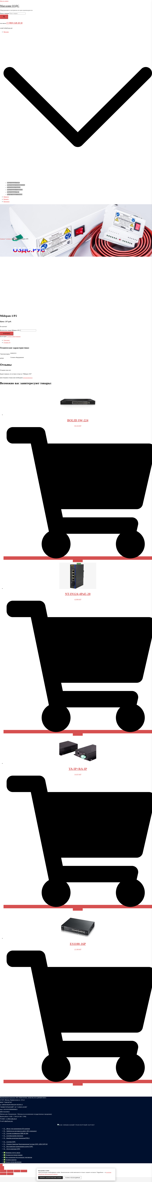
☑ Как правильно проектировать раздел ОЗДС (18, 1146)
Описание (7, 340)
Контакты (6, 201)
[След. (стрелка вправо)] (10, 1174)
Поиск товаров (4, 13)
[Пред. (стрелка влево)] (3, 1174)
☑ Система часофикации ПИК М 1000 (16, 1133)
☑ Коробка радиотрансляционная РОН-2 (17, 1138)
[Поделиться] (10, 1171)
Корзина (6, 199)
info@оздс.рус (8, 1121)
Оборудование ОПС (13, 192)
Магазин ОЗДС (9, 5)
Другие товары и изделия (14, 194)
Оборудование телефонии (15, 189)
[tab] (78, 340)
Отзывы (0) (7, 342)
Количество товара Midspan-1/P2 (10, 330)
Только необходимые (72, 1177)
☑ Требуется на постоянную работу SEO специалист (20, 1131)
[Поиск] (4, 17)
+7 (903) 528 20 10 (14, 23)
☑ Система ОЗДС (10, 1142)
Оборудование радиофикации (16, 185)
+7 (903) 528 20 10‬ (11, 1119)
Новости (6, 197)
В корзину (6, 333)
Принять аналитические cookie (50, 1177)
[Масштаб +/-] (24, 1171)
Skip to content (4, 1)
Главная (2, 239)
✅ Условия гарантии (10, 1159)
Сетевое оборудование (12, 239)
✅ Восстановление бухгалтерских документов (18, 1157)
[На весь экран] (17, 1171)
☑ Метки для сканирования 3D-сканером (17, 1128)
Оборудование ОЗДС (13, 182)
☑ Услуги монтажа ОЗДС (12, 1149)
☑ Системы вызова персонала (13, 1135)
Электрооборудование (13, 187)
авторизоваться (27, 377)
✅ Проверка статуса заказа (12, 1152)
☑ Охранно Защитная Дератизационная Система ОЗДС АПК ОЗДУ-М (25, 1144)
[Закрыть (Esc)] (3, 1171)
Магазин (6, 32)
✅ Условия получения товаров (13, 1155)
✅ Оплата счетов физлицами (12, 1162)
